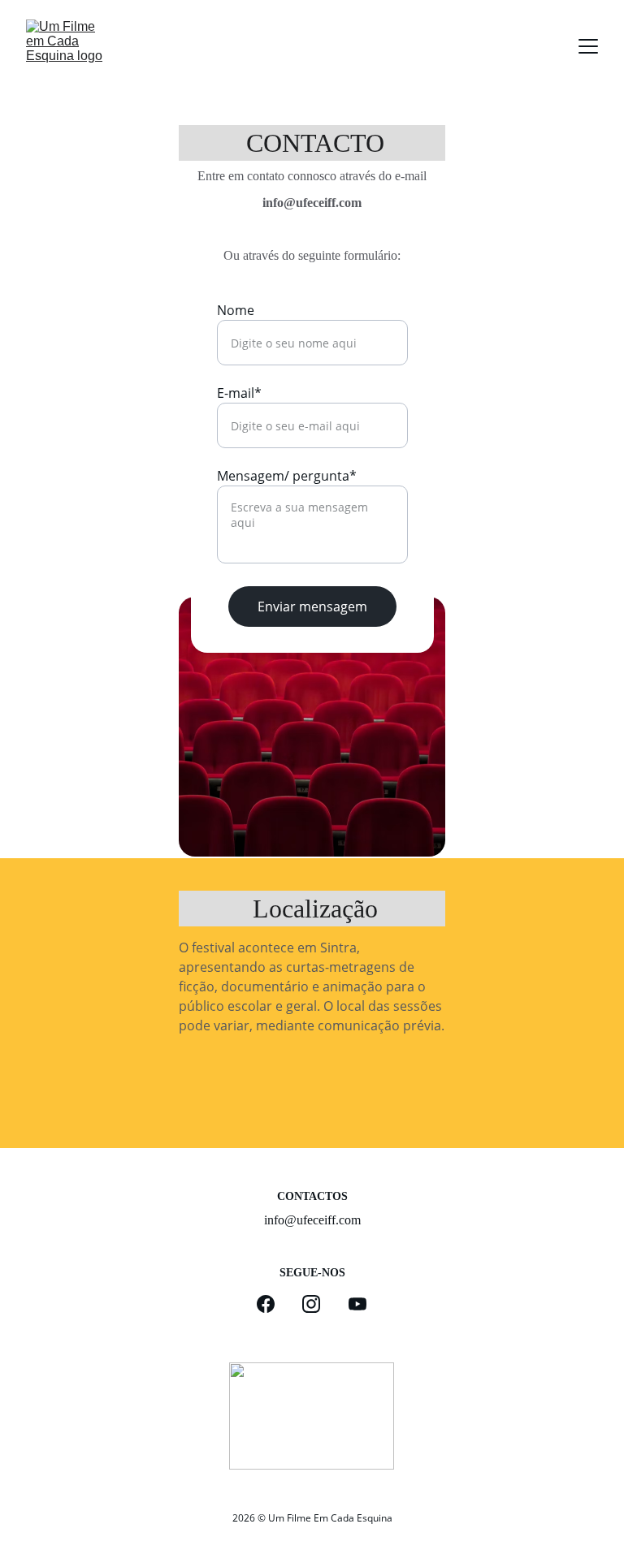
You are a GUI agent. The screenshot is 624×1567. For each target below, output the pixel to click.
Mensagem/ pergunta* (287, 476)
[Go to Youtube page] (357, 1304)
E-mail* (239, 393)
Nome (235, 310)
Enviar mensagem (312, 606)
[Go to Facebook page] (274, 1304)
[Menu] (588, 46)
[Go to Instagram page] (319, 1304)
